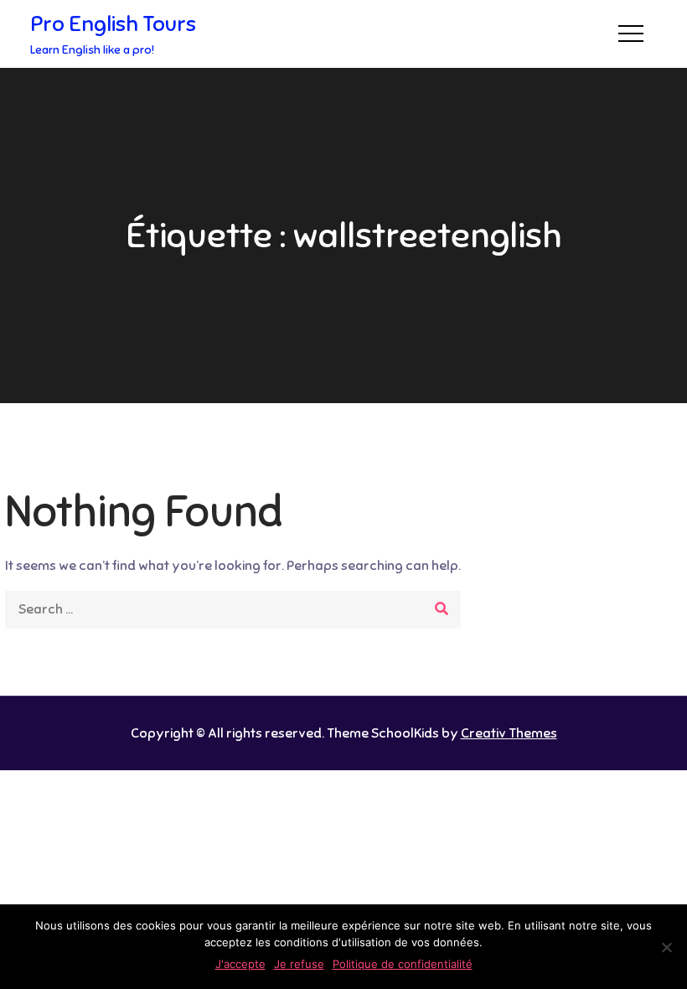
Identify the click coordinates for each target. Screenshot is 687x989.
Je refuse (299, 964)
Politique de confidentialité (403, 964)
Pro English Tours (113, 24)
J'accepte (240, 964)
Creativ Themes (509, 733)
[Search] (442, 610)
